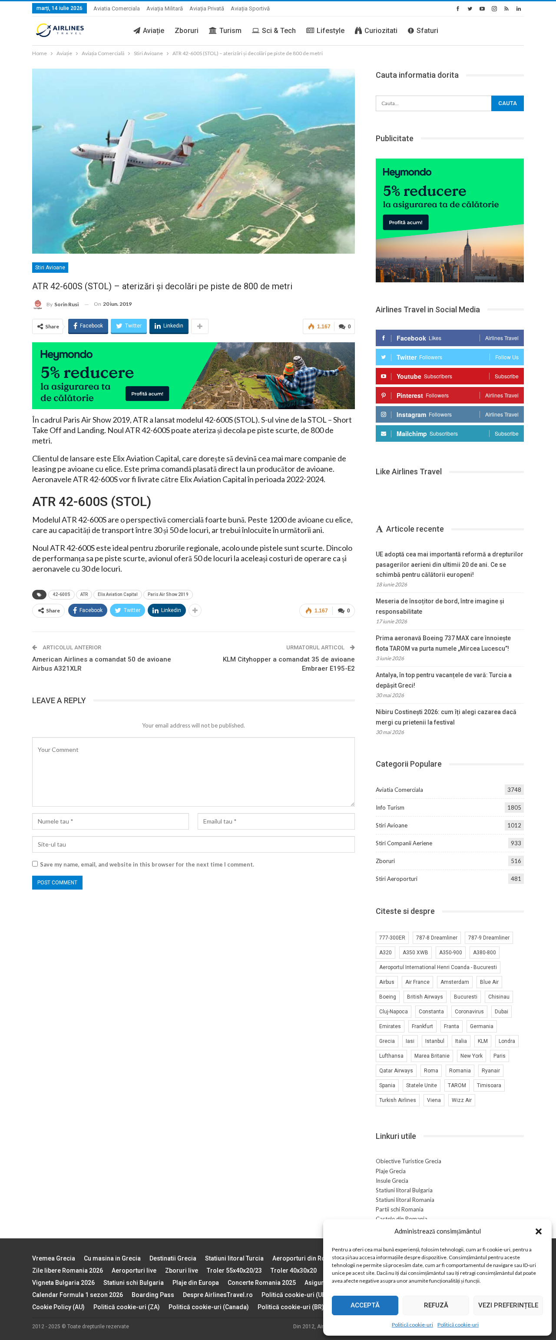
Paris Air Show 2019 (168, 594)
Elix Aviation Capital (118, 594)
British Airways (425, 997)
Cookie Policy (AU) (58, 1307)
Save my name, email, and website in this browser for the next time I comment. (147, 864)
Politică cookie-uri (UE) (294, 1294)
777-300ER (392, 938)
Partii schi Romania (400, 1209)
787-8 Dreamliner (436, 938)
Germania (481, 1026)
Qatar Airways (396, 1071)
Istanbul (434, 1041)
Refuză (436, 1305)
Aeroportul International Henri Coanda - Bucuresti (438, 967)
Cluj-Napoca (393, 1012)
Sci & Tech (279, 30)
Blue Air (489, 982)
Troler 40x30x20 (294, 1270)
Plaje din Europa (195, 1282)
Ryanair (491, 1071)
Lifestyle (330, 30)
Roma (431, 1071)
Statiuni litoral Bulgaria (404, 1190)
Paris (499, 1056)
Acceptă (365, 1305)
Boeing (387, 997)
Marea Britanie (432, 1056)
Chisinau (499, 997)
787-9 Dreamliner (489, 938)
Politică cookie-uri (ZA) (126, 1307)
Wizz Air (462, 1100)
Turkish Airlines (397, 1100)
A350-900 (450, 953)
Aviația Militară (164, 8)
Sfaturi (427, 30)
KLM (483, 1041)
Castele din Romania (401, 1218)
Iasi (410, 1041)
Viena (434, 1100)
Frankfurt (422, 1026)
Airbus (386, 982)
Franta (451, 1026)
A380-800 (484, 953)
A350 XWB (415, 953)
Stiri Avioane (50, 268)
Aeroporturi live (134, 1270)
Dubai (501, 1012)
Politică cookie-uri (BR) (291, 1307)
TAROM (457, 1085)
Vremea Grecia (53, 1258)
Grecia (387, 1041)
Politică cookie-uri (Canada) (209, 1307)
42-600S (61, 594)
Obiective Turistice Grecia (408, 1161)
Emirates (390, 1026)
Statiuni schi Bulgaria (133, 1282)
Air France (417, 982)
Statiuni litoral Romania (405, 1199)
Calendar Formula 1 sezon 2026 (77, 1294)
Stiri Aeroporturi (396, 878)
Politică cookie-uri (412, 1324)
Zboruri (187, 30)
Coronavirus (469, 1012)
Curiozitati (380, 30)
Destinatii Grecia (172, 1258)
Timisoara (489, 1085)
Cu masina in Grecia (112, 1258)
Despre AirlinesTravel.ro (218, 1294)
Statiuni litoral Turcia (234, 1258)
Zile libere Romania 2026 (67, 1270)
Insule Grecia (392, 1180)
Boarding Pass (153, 1294)
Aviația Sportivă (250, 8)
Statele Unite (421, 1085)
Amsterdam (454, 982)
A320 (385, 953)
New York (471, 1056)
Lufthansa (391, 1056)
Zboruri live (181, 1270)
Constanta (431, 1012)
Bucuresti (465, 997)
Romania (460, 1071)
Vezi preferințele (508, 1305)
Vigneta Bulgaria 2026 (63, 1282)
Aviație (153, 30)
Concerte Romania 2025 (262, 1282)
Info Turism (390, 807)
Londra (507, 1041)
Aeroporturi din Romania (307, 1258)
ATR (84, 594)
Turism (230, 30)
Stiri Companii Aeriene (404, 843)
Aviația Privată (206, 8)
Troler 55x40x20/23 (234, 1270)
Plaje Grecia (391, 1171)
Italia (461, 1041)
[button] (538, 1231)
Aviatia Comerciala (116, 8)
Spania (387, 1085)
